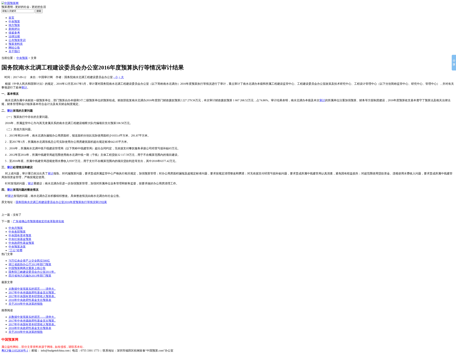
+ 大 (121, 77)
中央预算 (14, 21)
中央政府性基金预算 (21, 242)
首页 (11, 17)
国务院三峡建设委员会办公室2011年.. (32, 271)
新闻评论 (14, 28)
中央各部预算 (17, 231)
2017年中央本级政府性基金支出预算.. (32, 292)
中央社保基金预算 (20, 239)
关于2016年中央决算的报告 (26, 303)
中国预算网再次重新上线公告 (27, 268)
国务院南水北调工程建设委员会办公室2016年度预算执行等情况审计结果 (61, 202)
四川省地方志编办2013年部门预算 (30, 275)
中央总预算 (16, 227)
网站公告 (14, 47)
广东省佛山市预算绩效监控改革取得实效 (38, 221)
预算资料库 (16, 43)
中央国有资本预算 (20, 235)
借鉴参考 (14, 32)
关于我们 (14, 51)
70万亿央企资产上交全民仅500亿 (29, 260)
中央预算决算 (17, 246)
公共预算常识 (17, 40)
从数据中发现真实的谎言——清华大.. (32, 288)
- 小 (115, 77)
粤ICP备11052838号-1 (14, 350)
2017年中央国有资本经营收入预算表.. (32, 296)
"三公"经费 (15, 250)
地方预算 (14, 25)
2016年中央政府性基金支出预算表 (30, 299)
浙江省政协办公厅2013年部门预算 (30, 264)
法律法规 (14, 36)
